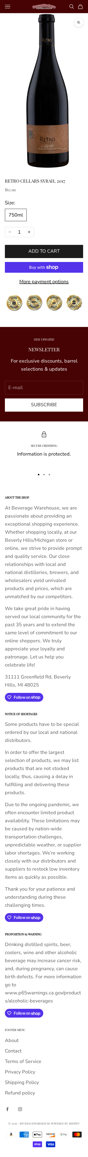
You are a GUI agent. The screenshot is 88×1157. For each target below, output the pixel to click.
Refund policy (20, 1093)
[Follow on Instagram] (20, 1109)
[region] (44, 448)
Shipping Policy (22, 1082)
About (12, 1040)
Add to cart (44, 251)
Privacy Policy (20, 1072)
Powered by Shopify (65, 1123)
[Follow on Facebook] (7, 1109)
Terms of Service (23, 1061)
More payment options (44, 281)
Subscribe (44, 405)
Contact (13, 1051)
